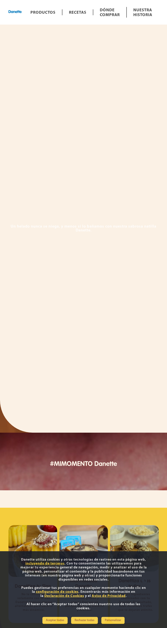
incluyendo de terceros (45, 563)
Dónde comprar (110, 12)
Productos (42, 13)
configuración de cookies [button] (57, 592)
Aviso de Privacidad (109, 596)
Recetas (77, 13)
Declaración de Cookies (64, 596)
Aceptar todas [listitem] (55, 620)
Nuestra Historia (142, 12)
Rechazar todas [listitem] (84, 620)
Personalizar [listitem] (113, 620)
